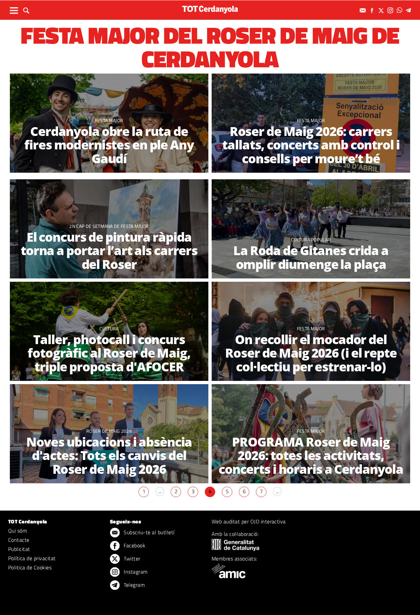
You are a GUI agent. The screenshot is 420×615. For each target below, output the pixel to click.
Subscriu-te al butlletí (148, 532)
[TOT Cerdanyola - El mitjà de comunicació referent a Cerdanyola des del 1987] (210, 9)
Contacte (19, 540)
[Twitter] (382, 10)
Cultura (108, 328)
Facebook (133, 545)
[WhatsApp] (400, 10)
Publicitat (19, 549)
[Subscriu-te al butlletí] (364, 10)
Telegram (133, 585)
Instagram (135, 572)
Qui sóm (17, 531)
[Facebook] (373, 10)
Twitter (131, 558)
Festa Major (109, 120)
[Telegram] (409, 10)
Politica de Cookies (30, 567)
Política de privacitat (32, 558)
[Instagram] (391, 10)
